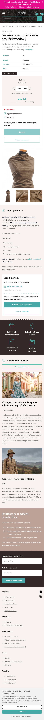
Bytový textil (9, 597)
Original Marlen (10, 611)
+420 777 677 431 (14, 287)
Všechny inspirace (22, 367)
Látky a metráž (13, 26)
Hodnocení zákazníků (13, 661)
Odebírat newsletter (13, 581)
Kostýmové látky (9, 410)
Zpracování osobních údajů (15, 647)
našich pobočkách (34, 259)
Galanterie (9, 607)
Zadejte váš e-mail (9, 568)
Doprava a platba (11, 636)
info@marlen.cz (33, 7)
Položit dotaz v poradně (22, 305)
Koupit (22, 132)
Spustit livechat (22, 311)
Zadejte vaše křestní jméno (13, 556)
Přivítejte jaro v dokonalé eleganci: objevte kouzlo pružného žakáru (19, 404)
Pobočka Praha (10, 680)
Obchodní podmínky (12, 643)
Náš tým (8, 658)
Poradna (8, 622)
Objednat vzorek (22, 140)
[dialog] (22, 704)
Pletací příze (10, 600)
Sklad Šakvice (10, 676)
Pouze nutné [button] (22, 707)
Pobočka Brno (10, 683)
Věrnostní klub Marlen (13, 625)
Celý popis (29, 50)
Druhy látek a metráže (28, 26)
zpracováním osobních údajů (10, 545)
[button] (22, 140)
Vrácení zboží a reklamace (15, 640)
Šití (4, 483)
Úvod (3, 26)
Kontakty (8, 665)
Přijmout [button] (22, 712)
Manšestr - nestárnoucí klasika (18, 479)
